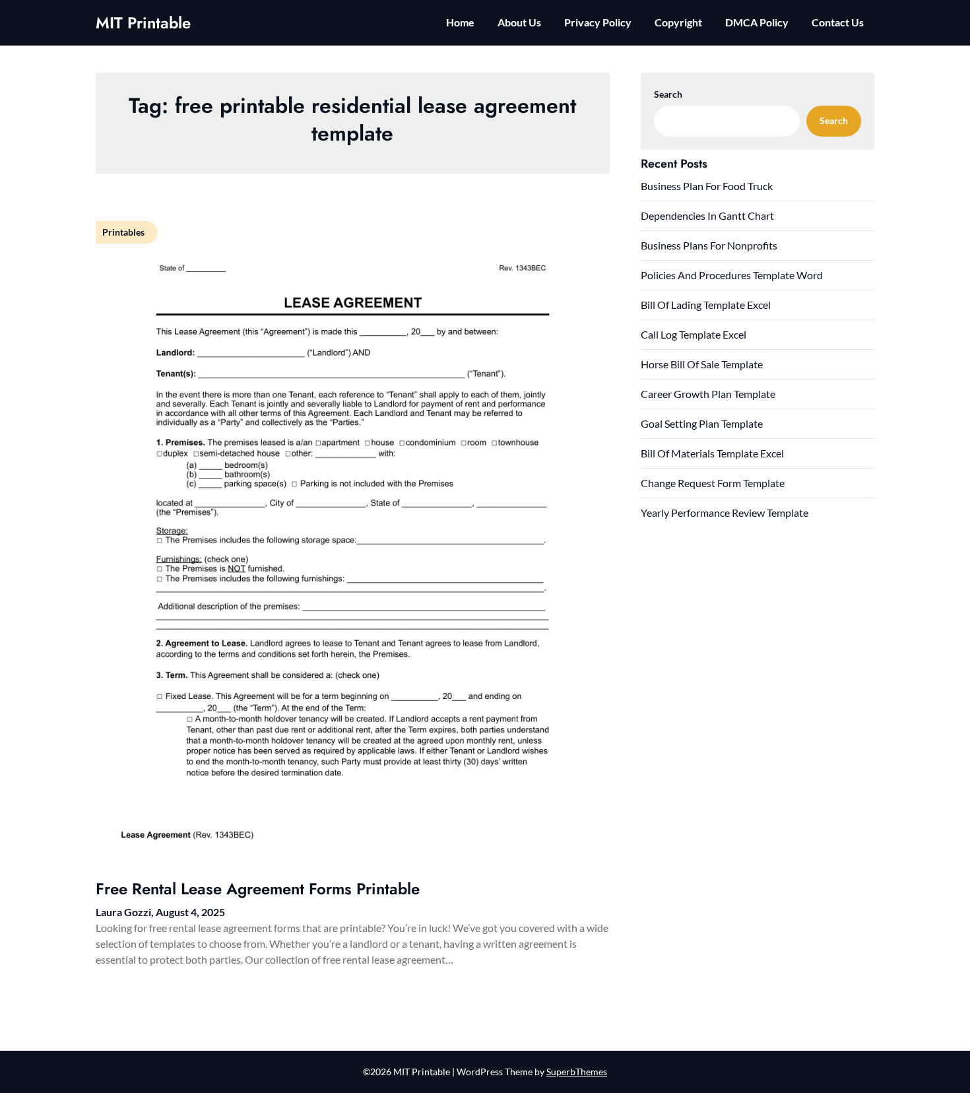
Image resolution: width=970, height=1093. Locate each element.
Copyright (678, 22)
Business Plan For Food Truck (707, 186)
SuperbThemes (576, 1071)
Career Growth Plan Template (708, 393)
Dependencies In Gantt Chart (707, 215)
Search (668, 94)
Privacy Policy (597, 22)
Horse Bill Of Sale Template (702, 364)
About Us (519, 22)
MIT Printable (143, 23)
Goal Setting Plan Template (702, 423)
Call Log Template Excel (693, 334)
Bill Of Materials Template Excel (712, 453)
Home (460, 22)
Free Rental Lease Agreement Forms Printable (258, 888)
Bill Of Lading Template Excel (706, 304)
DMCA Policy (757, 22)
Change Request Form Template (713, 483)
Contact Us (838, 22)
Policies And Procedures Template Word (732, 275)
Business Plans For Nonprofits (709, 245)
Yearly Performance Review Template (724, 512)
